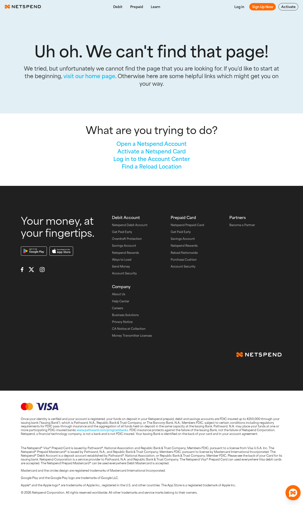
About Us (118, 294)
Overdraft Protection (127, 239)
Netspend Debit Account (129, 225)
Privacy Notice (122, 322)
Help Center (120, 301)
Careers (117, 308)
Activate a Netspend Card (151, 151)
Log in (239, 6)
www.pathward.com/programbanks (102, 430)
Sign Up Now (262, 6)
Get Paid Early (122, 232)
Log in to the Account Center (151, 158)
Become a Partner (242, 225)
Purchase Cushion (184, 259)
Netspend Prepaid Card (187, 225)
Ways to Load (121, 259)
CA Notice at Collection (129, 329)
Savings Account (124, 245)
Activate (288, 6)
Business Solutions (125, 315)
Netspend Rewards (125, 253)
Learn (155, 6)
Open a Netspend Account (151, 143)
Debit (117, 6)
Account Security (124, 273)
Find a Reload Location (152, 166)
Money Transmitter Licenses (132, 335)
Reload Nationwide (184, 253)
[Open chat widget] (293, 492)
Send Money (121, 266)
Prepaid (136, 6)
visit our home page (89, 75)
